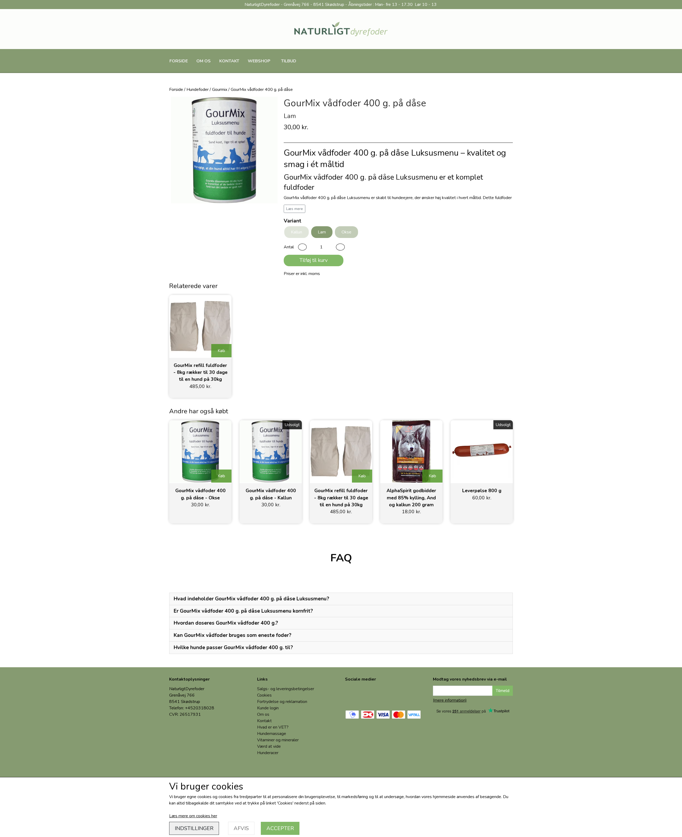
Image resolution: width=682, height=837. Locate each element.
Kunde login (268, 708)
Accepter (280, 828)
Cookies (264, 695)
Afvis (241, 828)
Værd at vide (269, 746)
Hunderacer (267, 753)
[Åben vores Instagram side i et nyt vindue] (371, 695)
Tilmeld (502, 691)
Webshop (259, 61)
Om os (203, 61)
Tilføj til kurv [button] (313, 260)
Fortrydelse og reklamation (282, 702)
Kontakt (229, 61)
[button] (302, 247)
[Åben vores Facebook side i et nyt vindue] (353, 695)
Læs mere (294, 208)
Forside (178, 61)
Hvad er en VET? (273, 727)
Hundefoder (197, 89)
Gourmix (219, 89)
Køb (221, 351)
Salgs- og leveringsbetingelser (285, 689)
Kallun (296, 232)
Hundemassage (271, 734)
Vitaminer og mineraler (278, 740)
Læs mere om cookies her (193, 816)
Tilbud (288, 61)
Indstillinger (194, 828)
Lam (322, 232)
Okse (346, 232)
